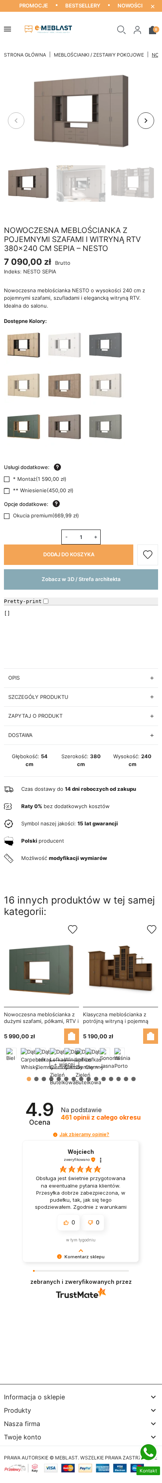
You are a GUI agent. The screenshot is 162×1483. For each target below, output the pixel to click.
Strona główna (25, 55)
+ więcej (64, 1064)
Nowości (130, 5)
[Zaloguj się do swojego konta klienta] (137, 29)
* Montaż (39, 479)
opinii (101, 1117)
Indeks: (13, 271)
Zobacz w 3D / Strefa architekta (81, 579)
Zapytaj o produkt (35, 716)
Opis (14, 678)
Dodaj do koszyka (68, 554)
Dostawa (20, 735)
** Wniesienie (43, 490)
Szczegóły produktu (38, 697)
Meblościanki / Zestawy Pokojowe (99, 55)
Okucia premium (46, 515)
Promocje (33, 5)
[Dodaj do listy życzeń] (147, 554)
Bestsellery (82, 5)
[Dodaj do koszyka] (71, 1036)
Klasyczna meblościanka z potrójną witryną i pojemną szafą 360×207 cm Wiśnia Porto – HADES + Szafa (115, 1024)
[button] (121, 29)
